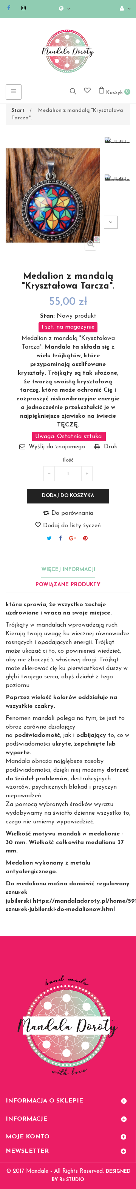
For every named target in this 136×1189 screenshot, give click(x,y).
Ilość (68, 460)
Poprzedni (124, 222)
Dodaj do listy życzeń (71, 526)
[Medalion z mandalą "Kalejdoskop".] (117, 140)
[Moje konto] (123, 9)
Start (18, 110)
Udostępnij (60, 538)
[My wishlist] (87, 91)
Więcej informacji (68, 570)
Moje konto (27, 1137)
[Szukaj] (73, 91)
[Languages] (62, 9)
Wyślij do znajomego (57, 447)
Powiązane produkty (68, 585)
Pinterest (85, 538)
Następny (110, 222)
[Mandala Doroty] (68, 51)
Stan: (47, 316)
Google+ (72, 538)
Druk (110, 447)
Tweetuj (49, 538)
